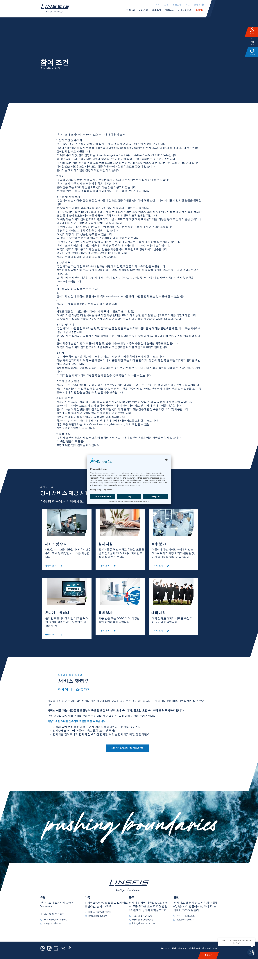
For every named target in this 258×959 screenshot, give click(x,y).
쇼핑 (166, 5)
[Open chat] (251, 952)
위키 (158, 5)
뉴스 (187, 5)
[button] (198, 5)
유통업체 (177, 5)
